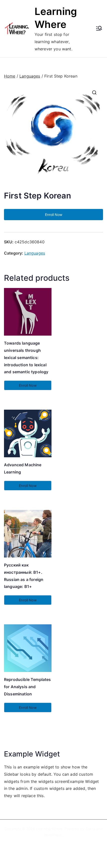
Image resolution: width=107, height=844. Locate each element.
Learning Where (49, 829)
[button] (94, 92)
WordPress (53, 835)
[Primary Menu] (99, 29)
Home (9, 76)
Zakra (90, 829)
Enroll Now (53, 214)
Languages (29, 76)
